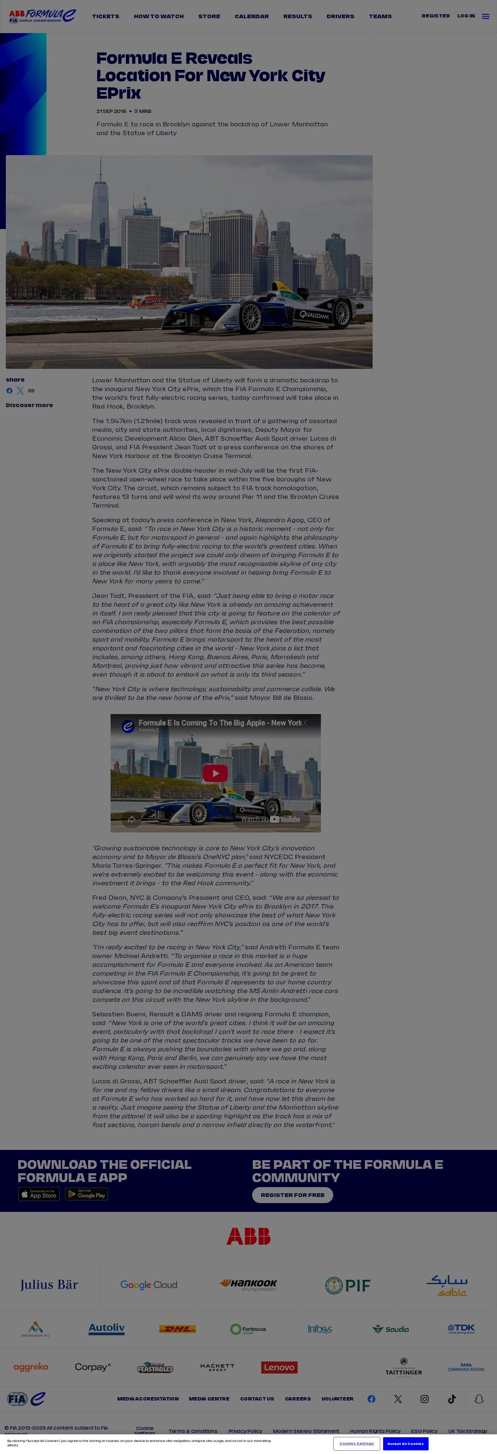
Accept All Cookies (405, 1443)
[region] (248, 1444)
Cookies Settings (356, 1443)
